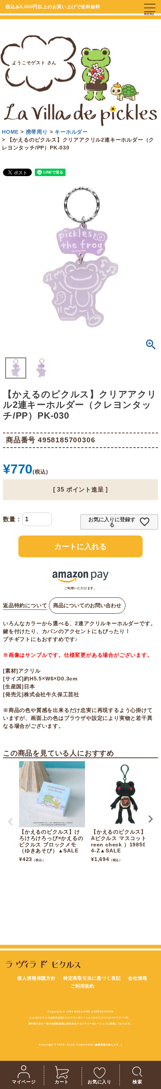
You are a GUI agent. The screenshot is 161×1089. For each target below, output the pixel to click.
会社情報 (137, 978)
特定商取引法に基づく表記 (92, 978)
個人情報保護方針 (36, 978)
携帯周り (37, 132)
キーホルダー (71, 132)
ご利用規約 (82, 986)
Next (150, 819)
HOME (10, 132)
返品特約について (25, 605)
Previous (10, 821)
